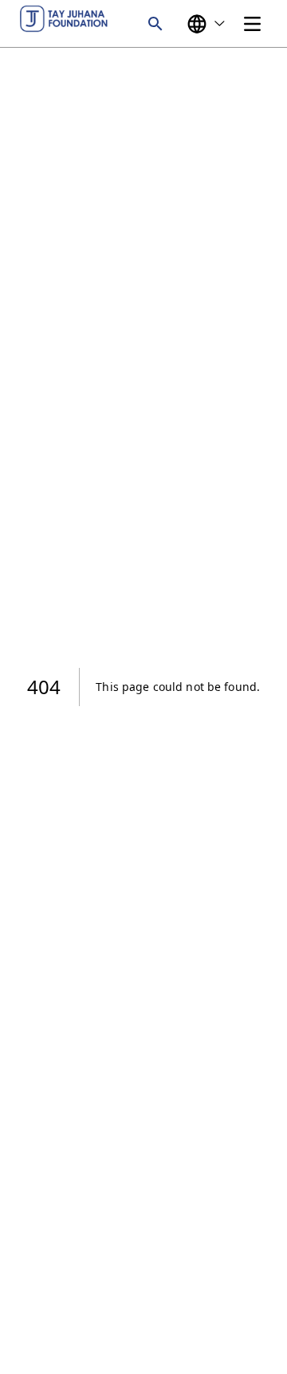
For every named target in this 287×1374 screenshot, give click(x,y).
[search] (155, 24)
